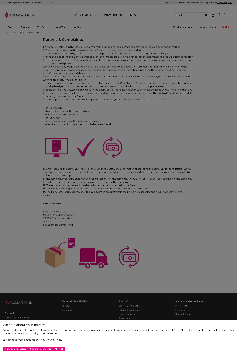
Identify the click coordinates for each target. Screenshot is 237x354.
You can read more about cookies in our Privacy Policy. (32, 340)
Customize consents (40, 349)
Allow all (59, 349)
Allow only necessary (15, 349)
